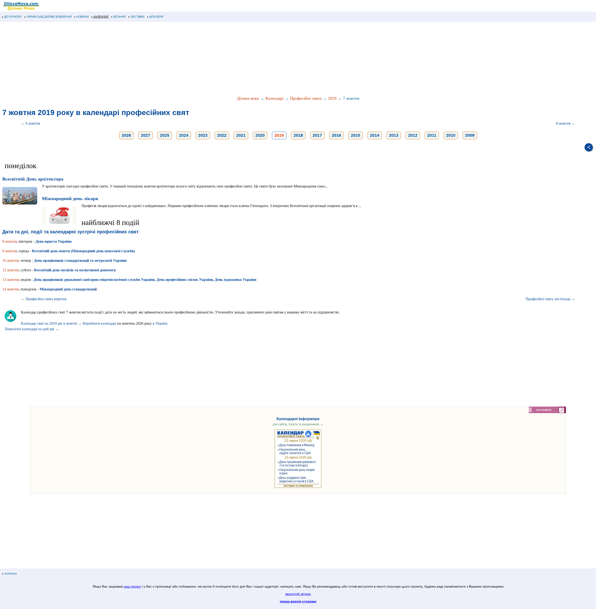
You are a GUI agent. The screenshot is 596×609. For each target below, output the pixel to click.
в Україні (160, 323)
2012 (412, 135)
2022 (222, 135)
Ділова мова (248, 98)
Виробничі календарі (99, 323)
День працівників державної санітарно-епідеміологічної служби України (94, 280)
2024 (183, 135)
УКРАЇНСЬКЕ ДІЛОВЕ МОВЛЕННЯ (49, 16)
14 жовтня (10, 289)
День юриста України (53, 241)
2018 (298, 135)
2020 (260, 135)
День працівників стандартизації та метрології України (80, 260)
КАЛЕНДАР (101, 16)
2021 (241, 135)
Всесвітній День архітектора (32, 178)
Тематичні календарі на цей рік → (32, 329)
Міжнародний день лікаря (70, 198)
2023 (202, 135)
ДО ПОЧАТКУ (12, 16)
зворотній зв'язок (298, 594)
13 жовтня (10, 280)
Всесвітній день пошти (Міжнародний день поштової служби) (83, 251)
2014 (374, 135)
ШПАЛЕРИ (156, 16)
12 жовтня (10, 270)
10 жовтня (10, 260)
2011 (431, 135)
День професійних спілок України (184, 280)
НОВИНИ (82, 16)
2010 (450, 135)
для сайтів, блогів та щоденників (298, 424)
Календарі (274, 98)
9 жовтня (9, 251)
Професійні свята (306, 98)
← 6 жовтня (30, 123)
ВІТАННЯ (119, 16)
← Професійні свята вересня (43, 299)
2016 (336, 135)
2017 (317, 135)
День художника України (235, 280)
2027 (145, 135)
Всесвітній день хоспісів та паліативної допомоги (75, 270)
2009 (469, 135)
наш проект (132, 586)
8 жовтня (9, 241)
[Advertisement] (139, 59)
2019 (332, 98)
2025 (164, 135)
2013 (393, 135)
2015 (355, 135)
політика (10, 573)
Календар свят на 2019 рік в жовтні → (51, 323)
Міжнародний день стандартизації (68, 289)
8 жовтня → (565, 123)
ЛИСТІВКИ (137, 16)
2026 (126, 135)
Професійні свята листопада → (550, 299)
